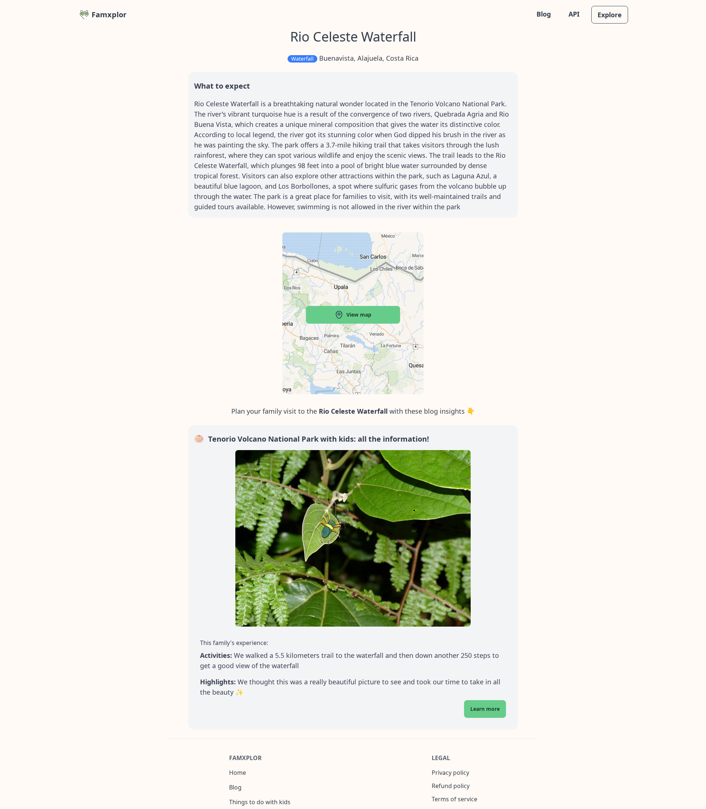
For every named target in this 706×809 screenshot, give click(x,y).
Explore (610, 14)
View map (358, 314)
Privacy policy (450, 773)
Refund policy (451, 786)
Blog (543, 14)
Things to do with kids (259, 802)
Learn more (485, 708)
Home (237, 773)
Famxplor (109, 14)
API (574, 14)
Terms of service (454, 799)
